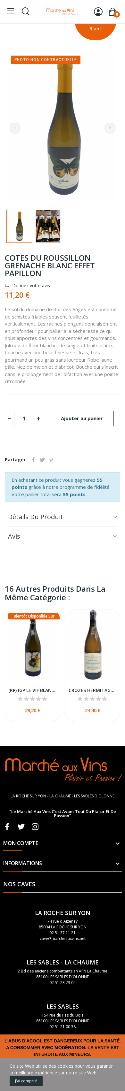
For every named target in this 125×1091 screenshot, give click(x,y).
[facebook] (7, 827)
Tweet (42, 460)
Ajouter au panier (82, 418)
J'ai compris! (26, 1081)
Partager (33, 460)
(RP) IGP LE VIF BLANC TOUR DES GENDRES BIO (32, 690)
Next (109, 128)
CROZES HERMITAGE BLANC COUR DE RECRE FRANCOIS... (93, 690)
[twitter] (21, 827)
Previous (15, 128)
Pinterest (51, 460)
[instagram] (35, 827)
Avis (14, 536)
